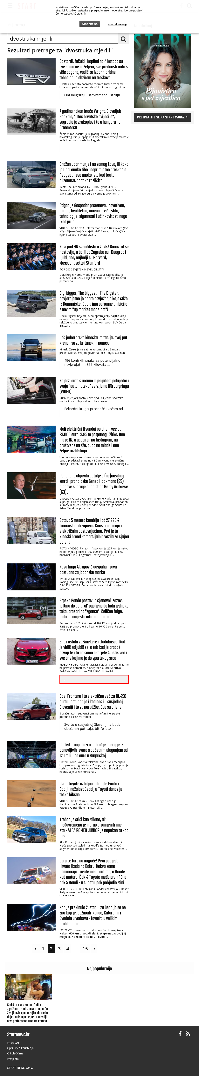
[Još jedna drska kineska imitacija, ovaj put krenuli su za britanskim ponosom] (31, 347)
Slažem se (90, 24)
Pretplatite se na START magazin (162, 117)
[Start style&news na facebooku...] (180, 1034)
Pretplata (13, 1059)
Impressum (14, 1042)
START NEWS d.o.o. (20, 1067)
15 (85, 949)
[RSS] (188, 1034)
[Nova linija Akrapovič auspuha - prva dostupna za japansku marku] (31, 576)
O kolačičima (15, 1053)
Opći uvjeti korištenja (20, 1048)
